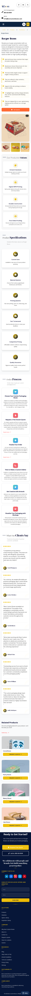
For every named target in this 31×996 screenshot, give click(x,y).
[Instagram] (15, 876)
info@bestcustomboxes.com (13, 19)
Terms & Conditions (7, 959)
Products (12, 29)
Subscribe (15, 900)
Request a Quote (15, 754)
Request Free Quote (16, 847)
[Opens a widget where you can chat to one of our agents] (25, 993)
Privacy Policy (5, 962)
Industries (4, 915)
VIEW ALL (4, 732)
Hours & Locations (6, 940)
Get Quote (17, 109)
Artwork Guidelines (6, 957)
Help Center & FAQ (6, 954)
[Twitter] (20, 876)
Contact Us (4, 934)
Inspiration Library (6, 920)
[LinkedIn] (6, 876)
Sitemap (4, 965)
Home (4, 29)
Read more (6, 432)
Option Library (5, 917)
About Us (4, 932)
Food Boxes (22, 29)
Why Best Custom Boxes (8, 929)
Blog (3, 951)
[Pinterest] (24, 876)
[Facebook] (11, 876)
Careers (4, 942)
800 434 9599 (8, 13)
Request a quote (6, 937)
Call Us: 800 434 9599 (16, 853)
